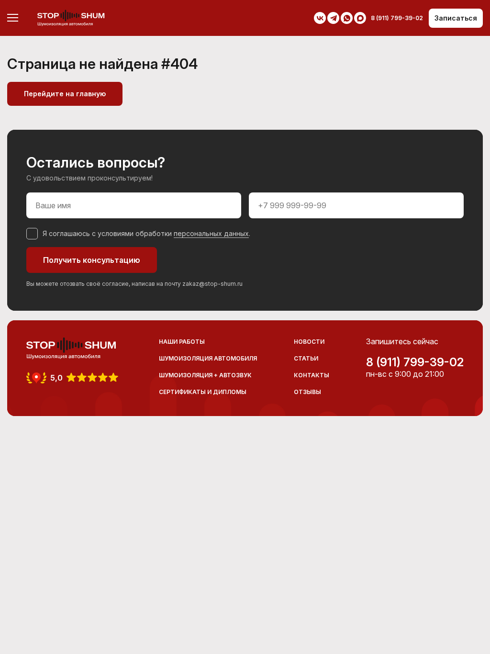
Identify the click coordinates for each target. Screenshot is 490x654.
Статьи (306, 358)
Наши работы (182, 341)
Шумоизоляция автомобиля (208, 358)
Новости (309, 341)
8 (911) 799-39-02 (415, 362)
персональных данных (211, 233)
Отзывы (307, 391)
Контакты (311, 375)
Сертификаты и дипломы (202, 391)
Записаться (455, 18)
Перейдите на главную (65, 94)
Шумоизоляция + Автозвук (205, 375)
